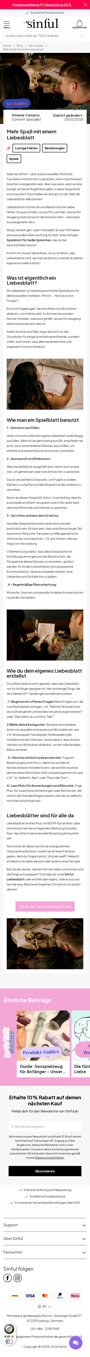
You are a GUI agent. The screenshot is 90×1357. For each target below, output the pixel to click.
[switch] (9, 1341)
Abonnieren (45, 1171)
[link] (7, 45)
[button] (85, 4)
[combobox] (41, 36)
